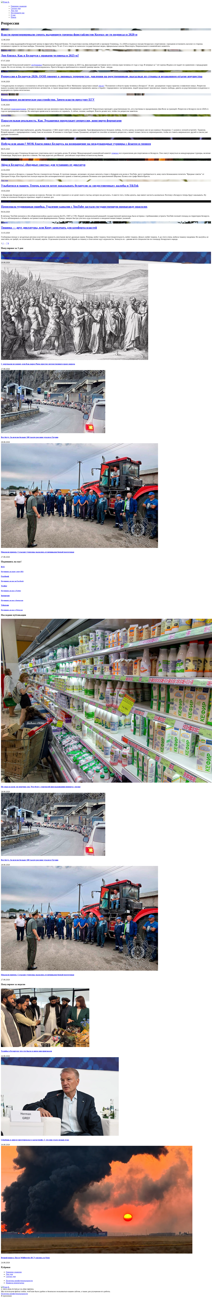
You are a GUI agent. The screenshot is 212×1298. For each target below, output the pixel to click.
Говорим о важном (18, 6)
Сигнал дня (15, 8)
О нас (13, 15)
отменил (115, 153)
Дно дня (14, 11)
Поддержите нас (18, 13)
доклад (101, 86)
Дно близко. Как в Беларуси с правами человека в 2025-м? (40, 55)
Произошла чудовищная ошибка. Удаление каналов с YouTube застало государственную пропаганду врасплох (74, 206)
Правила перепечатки (15, 1283)
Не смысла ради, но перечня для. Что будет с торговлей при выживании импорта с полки (40, 787)
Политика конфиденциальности (19, 1281)
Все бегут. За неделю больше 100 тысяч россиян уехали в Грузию (29, 437)
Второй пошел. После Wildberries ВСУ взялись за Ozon (25, 1258)
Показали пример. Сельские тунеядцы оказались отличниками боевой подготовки (37, 552)
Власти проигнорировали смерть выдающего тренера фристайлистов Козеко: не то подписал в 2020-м (69, 34)
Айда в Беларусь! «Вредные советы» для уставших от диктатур (43, 164)
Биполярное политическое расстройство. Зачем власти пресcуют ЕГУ (48, 99)
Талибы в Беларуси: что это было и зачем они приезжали (26, 1051)
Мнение (4, 94)
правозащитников (18, 109)
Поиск (13, 17)
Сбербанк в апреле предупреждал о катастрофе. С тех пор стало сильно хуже (35, 258)
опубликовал (36, 65)
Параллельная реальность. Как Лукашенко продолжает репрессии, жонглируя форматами (61, 120)
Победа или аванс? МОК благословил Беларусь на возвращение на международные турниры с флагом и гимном (76, 143)
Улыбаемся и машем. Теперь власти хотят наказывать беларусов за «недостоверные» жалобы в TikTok (70, 185)
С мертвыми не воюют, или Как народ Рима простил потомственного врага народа (38, 364)
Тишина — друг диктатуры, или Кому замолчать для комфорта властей (49, 227)
